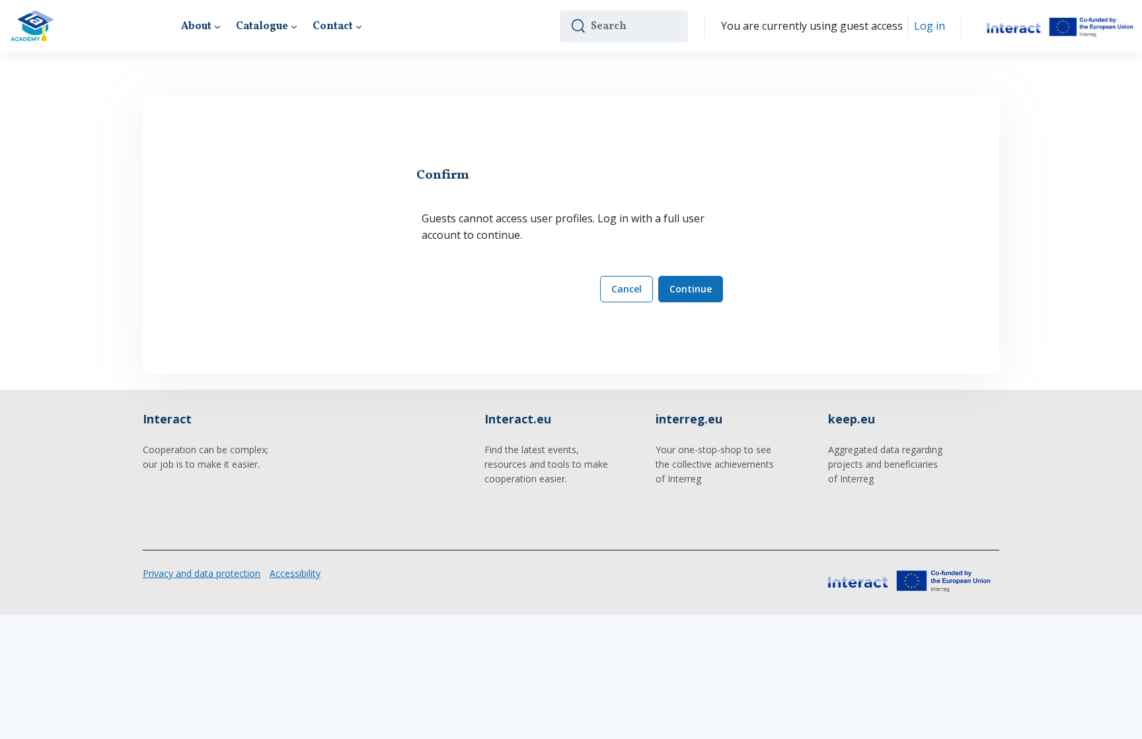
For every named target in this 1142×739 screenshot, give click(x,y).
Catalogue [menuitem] (262, 26)
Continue (690, 289)
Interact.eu (517, 419)
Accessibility (295, 573)
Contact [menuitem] (333, 26)
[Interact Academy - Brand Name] (32, 26)
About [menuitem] (196, 26)
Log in (929, 26)
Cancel (626, 289)
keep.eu (851, 419)
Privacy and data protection (201, 573)
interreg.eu (689, 419)
